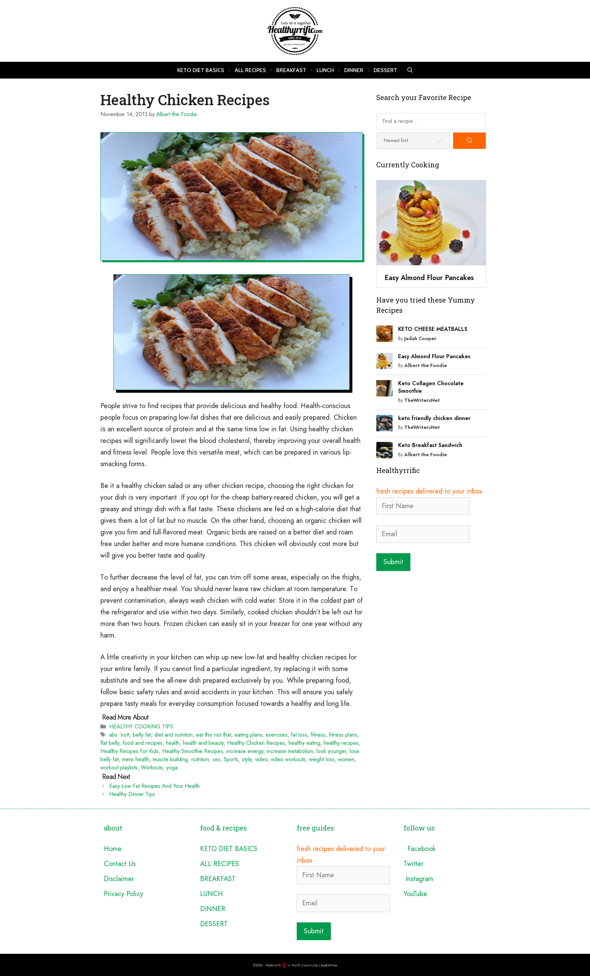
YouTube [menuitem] (415, 894)
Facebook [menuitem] (419, 849)
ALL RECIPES (250, 70)
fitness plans (343, 735)
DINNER (353, 70)
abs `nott (119, 735)
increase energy (244, 751)
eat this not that (213, 735)
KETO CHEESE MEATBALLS (432, 329)
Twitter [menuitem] (413, 864)
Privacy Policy (123, 894)
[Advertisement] (431, 620)
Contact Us (120, 864)
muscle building (170, 759)
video (261, 759)
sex (216, 759)
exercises (276, 735)
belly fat (142, 735)
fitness (318, 735)
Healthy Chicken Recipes (256, 743)
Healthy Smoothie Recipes (192, 751)
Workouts (152, 767)
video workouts (288, 759)
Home (113, 849)
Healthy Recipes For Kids (129, 751)
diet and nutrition (173, 735)
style (247, 759)
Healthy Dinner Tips (132, 794)
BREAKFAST (291, 70)
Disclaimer (119, 879)
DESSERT (385, 70)
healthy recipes (341, 743)
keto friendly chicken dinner (434, 418)
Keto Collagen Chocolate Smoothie (431, 387)
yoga (172, 767)
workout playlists (119, 767)
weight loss (322, 759)
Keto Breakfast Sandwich (430, 445)
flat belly (109, 743)
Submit (393, 562)
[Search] (469, 141)
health (173, 743)
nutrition (200, 759)
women (346, 759)
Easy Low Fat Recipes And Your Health (154, 786)
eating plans (248, 735)
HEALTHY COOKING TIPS (141, 726)
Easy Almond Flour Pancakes (434, 356)
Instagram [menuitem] (418, 879)
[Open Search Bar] (410, 70)
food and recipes (143, 743)
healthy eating (304, 743)
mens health (135, 759)
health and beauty (203, 743)
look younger (331, 751)
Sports (231, 759)
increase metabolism (290, 751)
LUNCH (325, 70)
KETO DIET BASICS (200, 70)
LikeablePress (328, 965)
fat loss (299, 735)
